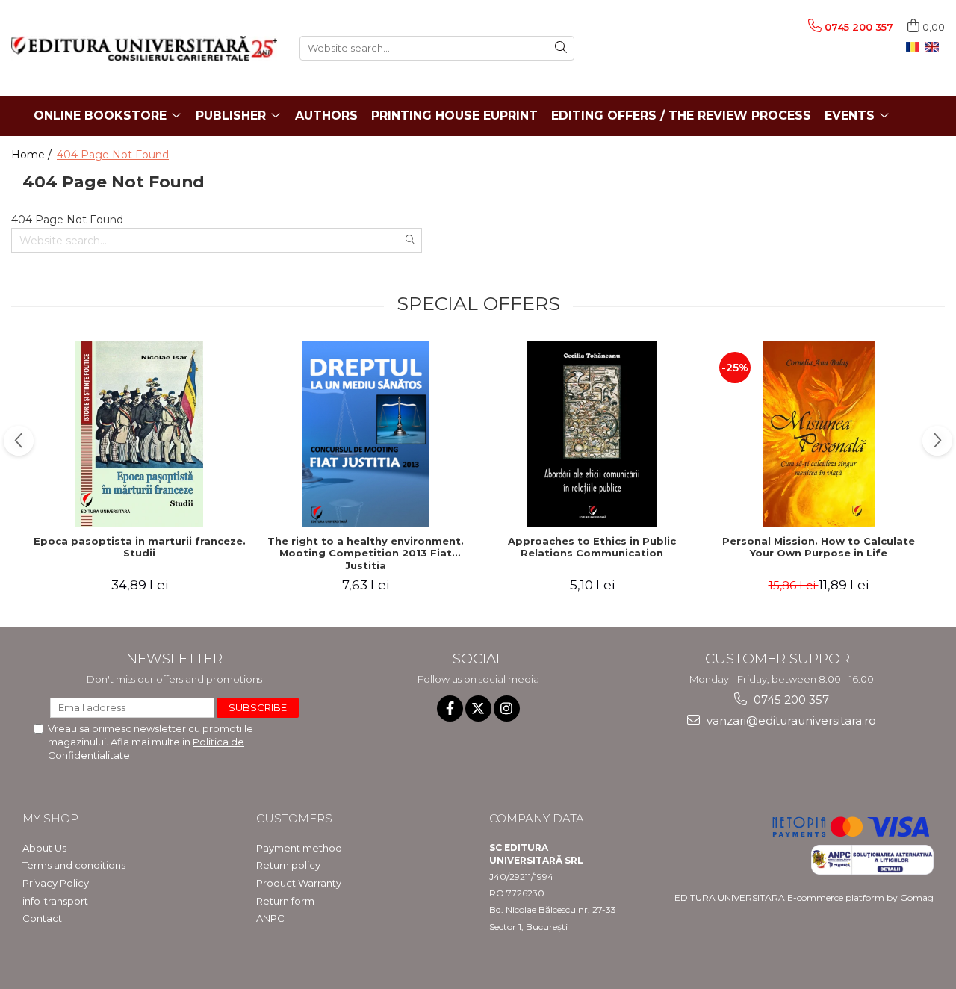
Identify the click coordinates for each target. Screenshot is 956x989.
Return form (285, 901)
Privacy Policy (55, 883)
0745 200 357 (790, 699)
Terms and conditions (73, 865)
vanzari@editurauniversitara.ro (790, 720)
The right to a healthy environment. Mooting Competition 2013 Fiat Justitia (365, 553)
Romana (915, 47)
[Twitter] (478, 708)
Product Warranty (298, 883)
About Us (44, 848)
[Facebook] (450, 708)
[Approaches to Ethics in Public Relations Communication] (592, 434)
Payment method (299, 848)
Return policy (288, 865)
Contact (42, 918)
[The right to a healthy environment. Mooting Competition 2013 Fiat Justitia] (365, 434)
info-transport (55, 901)
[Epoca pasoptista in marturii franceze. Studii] (139, 434)
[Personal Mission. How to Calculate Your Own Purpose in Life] (818, 434)
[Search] (560, 48)
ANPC (270, 918)
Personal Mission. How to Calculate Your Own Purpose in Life (818, 547)
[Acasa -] (144, 48)
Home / (33, 154)
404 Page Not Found (113, 154)
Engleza (935, 47)
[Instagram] (507, 708)
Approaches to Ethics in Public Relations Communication (592, 547)
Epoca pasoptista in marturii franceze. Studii (140, 547)
